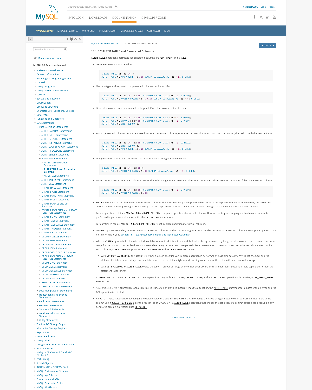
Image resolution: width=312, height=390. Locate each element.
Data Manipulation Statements (55, 290)
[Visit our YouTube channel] (273, 18)
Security (41, 94)
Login (263, 7)
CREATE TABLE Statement (55, 220)
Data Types (43, 114)
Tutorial (41, 82)
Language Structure (47, 106)
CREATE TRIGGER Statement (56, 228)
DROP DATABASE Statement (56, 236)
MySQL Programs (46, 86)
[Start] (71, 39)
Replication (43, 332)
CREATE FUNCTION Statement (57, 195)
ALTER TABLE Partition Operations (56, 164)
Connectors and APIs (48, 379)
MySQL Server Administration (53, 90)
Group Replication (46, 336)
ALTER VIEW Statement (53, 183)
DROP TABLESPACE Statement (57, 270)
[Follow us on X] (260, 18)
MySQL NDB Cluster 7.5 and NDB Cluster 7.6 (54, 353)
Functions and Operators (50, 118)
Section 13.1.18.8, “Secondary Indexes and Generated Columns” (155, 234)
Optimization (44, 102)
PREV (176, 317)
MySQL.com (75, 17)
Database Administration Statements (52, 314)
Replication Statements (51, 301)
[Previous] (67, 39)
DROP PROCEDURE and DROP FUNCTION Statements (57, 257)
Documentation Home (50, 58)
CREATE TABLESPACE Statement (58, 224)
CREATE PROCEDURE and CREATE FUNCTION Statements (59, 211)
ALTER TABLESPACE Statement (57, 180)
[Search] (65, 49)
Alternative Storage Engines (52, 328)
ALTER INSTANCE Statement (56, 142)
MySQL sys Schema (47, 375)
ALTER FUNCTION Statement (56, 138)
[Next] (80, 39)
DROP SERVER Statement (54, 262)
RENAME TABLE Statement (55, 282)
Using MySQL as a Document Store (55, 344)
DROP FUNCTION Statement (56, 244)
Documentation (124, 17)
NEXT (191, 317)
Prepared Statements (50, 305)
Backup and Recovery (48, 98)
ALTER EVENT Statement (54, 135)
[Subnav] (35, 74)
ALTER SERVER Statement (55, 154)
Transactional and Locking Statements (53, 296)
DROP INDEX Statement (54, 248)
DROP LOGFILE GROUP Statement (59, 252)
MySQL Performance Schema (52, 371)
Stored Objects (45, 363)
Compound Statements (51, 309)
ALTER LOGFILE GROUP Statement (59, 146)
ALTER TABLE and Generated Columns (60, 170)
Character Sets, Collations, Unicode (55, 110)
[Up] (76, 39)
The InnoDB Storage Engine (51, 324)
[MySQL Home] (47, 13)
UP (187, 317)
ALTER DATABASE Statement (56, 131)
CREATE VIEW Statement (54, 232)
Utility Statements (48, 320)
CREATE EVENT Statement (55, 191)
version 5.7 (265, 45)
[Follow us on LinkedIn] (267, 18)
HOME (181, 317)
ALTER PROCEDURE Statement (57, 150)
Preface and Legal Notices (51, 70)
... (121, 43)
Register (272, 7)
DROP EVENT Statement (54, 240)
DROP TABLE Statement (54, 266)
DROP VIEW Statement (53, 278)
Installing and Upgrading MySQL (54, 78)
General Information (48, 74)
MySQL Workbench (47, 387)
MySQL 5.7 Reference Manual (104, 43)
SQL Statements (45, 122)
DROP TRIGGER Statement (55, 274)
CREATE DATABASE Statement (57, 187)
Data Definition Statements (53, 126)
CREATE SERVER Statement (55, 216)
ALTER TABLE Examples (56, 175)
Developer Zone (153, 17)
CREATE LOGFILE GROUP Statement (54, 205)
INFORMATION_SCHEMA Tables (53, 367)
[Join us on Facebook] (253, 18)
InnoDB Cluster (45, 348)
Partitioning (43, 359)
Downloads (98, 17)
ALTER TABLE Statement (54, 158)
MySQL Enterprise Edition (50, 383)
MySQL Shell (43, 340)
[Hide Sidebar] (30, 39)
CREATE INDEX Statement (55, 199)
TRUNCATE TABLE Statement (56, 286)
